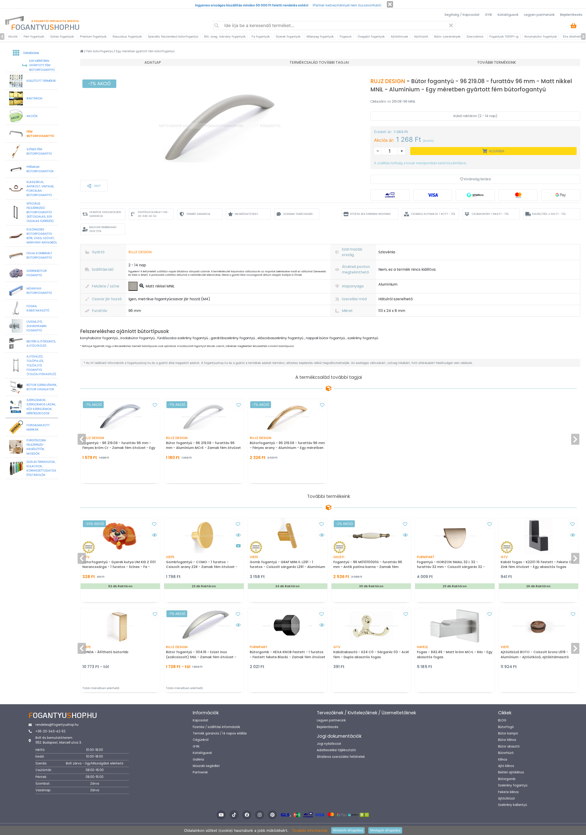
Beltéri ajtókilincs (511, 772)
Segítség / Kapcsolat (462, 14)
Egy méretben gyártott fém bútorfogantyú (145, 51)
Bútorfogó (506, 727)
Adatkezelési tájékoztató (336, 750)
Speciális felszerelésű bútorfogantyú (173, 36)
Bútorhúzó (506, 753)
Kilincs (502, 759)
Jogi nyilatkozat (329, 744)
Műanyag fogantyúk (320, 36)
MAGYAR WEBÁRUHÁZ (103, 229)
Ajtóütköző (506, 798)
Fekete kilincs (508, 792)
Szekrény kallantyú (512, 805)
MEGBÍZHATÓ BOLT (246, 214)
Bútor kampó (508, 733)
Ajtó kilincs (506, 766)
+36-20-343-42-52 (50, 731)
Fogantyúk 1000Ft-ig (503, 36)
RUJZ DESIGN (388, 81)
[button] (94, 185)
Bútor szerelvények (447, 36)
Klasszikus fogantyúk (127, 36)
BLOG (502, 720)
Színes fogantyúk (62, 36)
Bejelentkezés (571, 14)
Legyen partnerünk (539, 14)
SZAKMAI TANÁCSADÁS (298, 214)
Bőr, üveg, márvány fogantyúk (225, 36)
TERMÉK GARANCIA (198, 214)
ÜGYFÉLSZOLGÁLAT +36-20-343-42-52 (153, 214)
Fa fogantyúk (261, 36)
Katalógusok (508, 14)
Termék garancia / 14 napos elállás (220, 733)
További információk (310, 830)
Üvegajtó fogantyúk (371, 36)
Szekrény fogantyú (512, 785)
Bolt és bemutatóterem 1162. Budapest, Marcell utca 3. (58, 740)
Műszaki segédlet (206, 766)
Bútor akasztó (509, 746)
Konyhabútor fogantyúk (540, 36)
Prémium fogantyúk (93, 36)
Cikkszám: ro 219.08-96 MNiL (392, 101)
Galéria (198, 759)
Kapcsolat (200, 720)
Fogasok (346, 36)
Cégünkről (201, 740)
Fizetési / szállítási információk (216, 727)
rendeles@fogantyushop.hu (57, 725)
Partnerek (200, 772)
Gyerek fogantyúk (288, 36)
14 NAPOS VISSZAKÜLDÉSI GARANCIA (105, 214)
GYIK (488, 14)
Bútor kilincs (507, 740)
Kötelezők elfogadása (348, 830)
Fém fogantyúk (34, 36)
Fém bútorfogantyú (100, 51)
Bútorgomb (506, 779)
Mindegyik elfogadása (385, 830)
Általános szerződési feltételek (341, 757)
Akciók (13, 36)
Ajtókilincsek (399, 36)
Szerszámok (475, 36)
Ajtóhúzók (421, 36)
